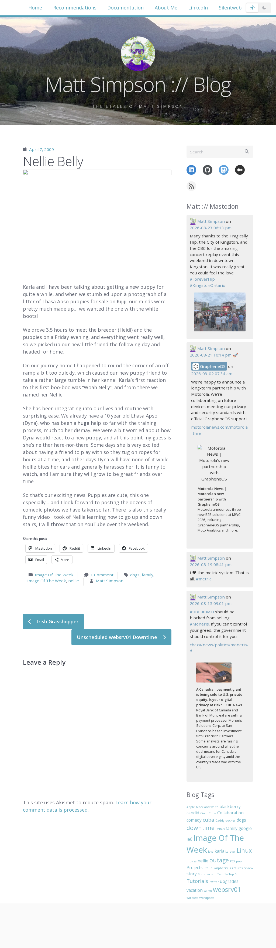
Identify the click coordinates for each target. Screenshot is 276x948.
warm (208, 891)
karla (219, 851)
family (147, 574)
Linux (244, 850)
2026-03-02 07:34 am (211, 373)
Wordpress (206, 898)
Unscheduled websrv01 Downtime (117, 637)
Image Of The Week (54, 574)
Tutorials (197, 881)
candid (193, 813)
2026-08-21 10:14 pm (211, 355)
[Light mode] (252, 8)
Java (210, 851)
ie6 (189, 839)
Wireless (192, 898)
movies (191, 861)
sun (214, 874)
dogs (135, 574)
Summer (204, 874)
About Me (166, 7)
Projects (195, 867)
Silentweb (230, 7)
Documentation (125, 7)
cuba (208, 819)
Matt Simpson (109, 580)
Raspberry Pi (222, 868)
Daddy (219, 820)
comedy (194, 820)
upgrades (229, 881)
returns (237, 868)
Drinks (220, 829)
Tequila (223, 874)
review (248, 868)
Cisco (204, 813)
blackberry (230, 806)
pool (239, 861)
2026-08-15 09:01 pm (211, 603)
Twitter (214, 882)
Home (35, 7)
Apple (191, 807)
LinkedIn (198, 7)
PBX (232, 861)
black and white (207, 807)
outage (219, 860)
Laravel (230, 851)
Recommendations (74, 7)
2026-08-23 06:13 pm (211, 227)
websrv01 (227, 889)
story (192, 874)
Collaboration (230, 813)
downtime (201, 828)
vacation (195, 890)
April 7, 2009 (41, 149)
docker (230, 820)
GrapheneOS (212, 366)
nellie (73, 580)
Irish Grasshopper (57, 621)
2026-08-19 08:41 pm (211, 564)
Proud (208, 868)
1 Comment (102, 574)
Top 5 (232, 874)
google (245, 828)
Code (212, 813)
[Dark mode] (264, 8)
